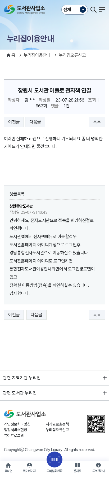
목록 (97, 122)
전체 (67, 9)
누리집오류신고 (57, 429)
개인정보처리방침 (17, 424)
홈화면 (8, 471)
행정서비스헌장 (15, 429)
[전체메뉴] (102, 9)
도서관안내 (98, 471)
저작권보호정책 (57, 424)
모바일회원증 (54, 471)
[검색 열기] (93, 9)
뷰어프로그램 (14, 435)
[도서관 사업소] (26, 9)
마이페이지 (29, 471)
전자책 (77, 471)
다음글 (35, 122)
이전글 (14, 122)
